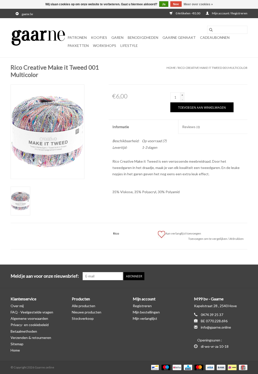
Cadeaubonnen (215, 37)
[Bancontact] (154, 367)
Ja (164, 4)
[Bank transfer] (220, 367)
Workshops (104, 45)
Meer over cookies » (198, 4)
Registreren (142, 306)
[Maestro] (165, 367)
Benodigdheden (143, 37)
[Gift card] (242, 367)
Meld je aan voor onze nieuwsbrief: (45, 276)
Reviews (191, 127)
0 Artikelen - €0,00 (188, 13)
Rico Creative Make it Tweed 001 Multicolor (212, 68)
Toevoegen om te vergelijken (208, 239)
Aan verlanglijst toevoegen (183, 233)
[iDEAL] (231, 367)
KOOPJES (99, 37)
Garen (117, 37)
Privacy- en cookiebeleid (30, 325)
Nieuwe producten (86, 312)
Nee (176, 4)
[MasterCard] (198, 367)
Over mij (17, 306)
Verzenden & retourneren (31, 337)
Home (171, 68)
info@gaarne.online (216, 327)
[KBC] (187, 367)
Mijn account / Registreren (229, 13)
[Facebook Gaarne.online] (235, 276)
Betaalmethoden (24, 331)
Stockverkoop (83, 318)
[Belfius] (176, 367)
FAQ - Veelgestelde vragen (32, 312)
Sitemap (17, 344)
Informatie (120, 127)
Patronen (77, 37)
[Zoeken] (211, 30)
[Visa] (209, 367)
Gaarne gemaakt (179, 37)
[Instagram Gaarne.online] (243, 276)
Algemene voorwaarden (29, 318)
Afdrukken (236, 239)
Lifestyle (129, 45)
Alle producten (83, 306)
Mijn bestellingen (146, 312)
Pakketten (78, 45)
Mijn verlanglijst (145, 318)
